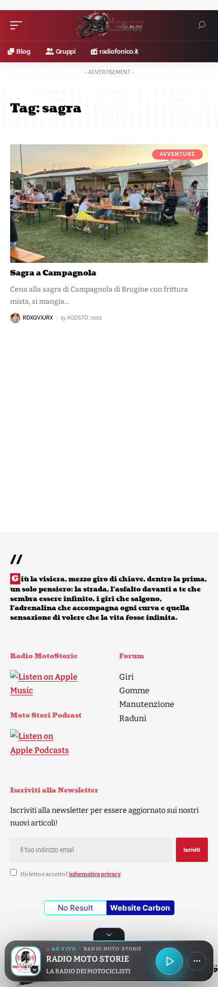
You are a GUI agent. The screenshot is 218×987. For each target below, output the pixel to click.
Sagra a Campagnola (53, 273)
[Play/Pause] (169, 961)
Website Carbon (140, 908)
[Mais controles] (196, 961)
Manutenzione (146, 704)
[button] (18, 25)
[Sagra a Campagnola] (109, 203)
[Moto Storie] (109, 25)
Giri (126, 677)
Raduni (133, 718)
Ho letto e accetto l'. (71, 874)
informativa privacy (95, 874)
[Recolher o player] (109, 934)
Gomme (134, 690)
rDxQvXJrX (38, 318)
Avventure (177, 154)
